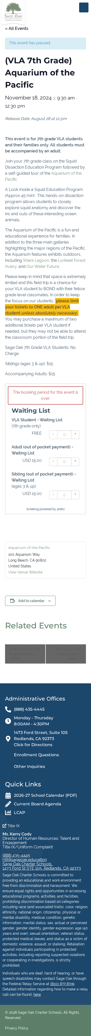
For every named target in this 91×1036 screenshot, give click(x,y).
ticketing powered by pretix (46, 509)
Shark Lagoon (36, 260)
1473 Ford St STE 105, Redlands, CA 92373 (42, 868)
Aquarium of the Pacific (29, 547)
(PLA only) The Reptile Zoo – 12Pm (25, 653)
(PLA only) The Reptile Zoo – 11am (68, 654)
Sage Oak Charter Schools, (28, 864)
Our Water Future (43, 266)
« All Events (16, 28)
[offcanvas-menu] (83, 7)
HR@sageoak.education (25, 859)
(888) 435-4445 (16, 855)
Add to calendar (31, 601)
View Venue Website (25, 572)
